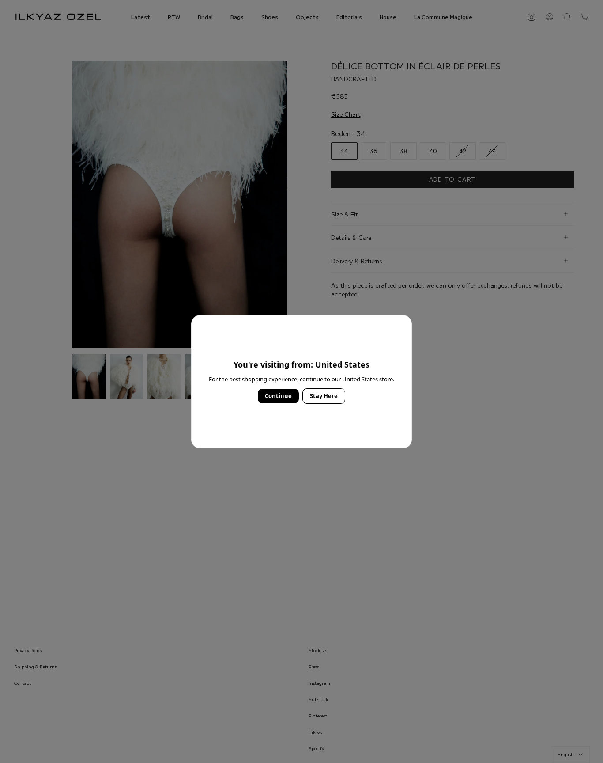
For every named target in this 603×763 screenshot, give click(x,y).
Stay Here (324, 396)
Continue (278, 396)
